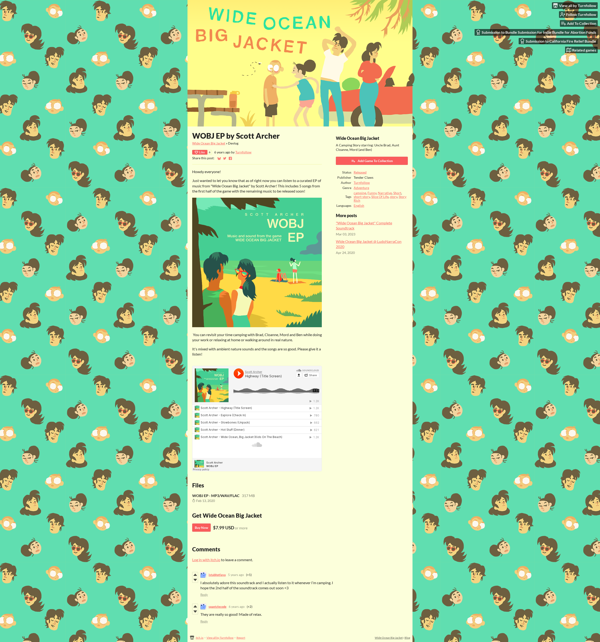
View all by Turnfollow (219, 637)
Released (360, 172)
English (359, 206)
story (393, 197)
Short (397, 193)
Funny (372, 193)
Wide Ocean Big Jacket (208, 143)
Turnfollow (243, 152)
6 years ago (236, 607)
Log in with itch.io (206, 559)
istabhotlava (217, 575)
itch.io (199, 637)
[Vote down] (195, 580)
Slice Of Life (380, 197)
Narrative (385, 193)
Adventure (361, 188)
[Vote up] (195, 574)
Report (240, 637)
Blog (407, 637)
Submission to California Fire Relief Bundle (561, 41)
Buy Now (201, 528)
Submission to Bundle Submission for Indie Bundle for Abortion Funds (539, 32)
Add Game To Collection (375, 161)
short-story (362, 197)
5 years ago (236, 575)
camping (360, 193)
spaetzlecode (217, 607)
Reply (204, 595)
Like (202, 152)
